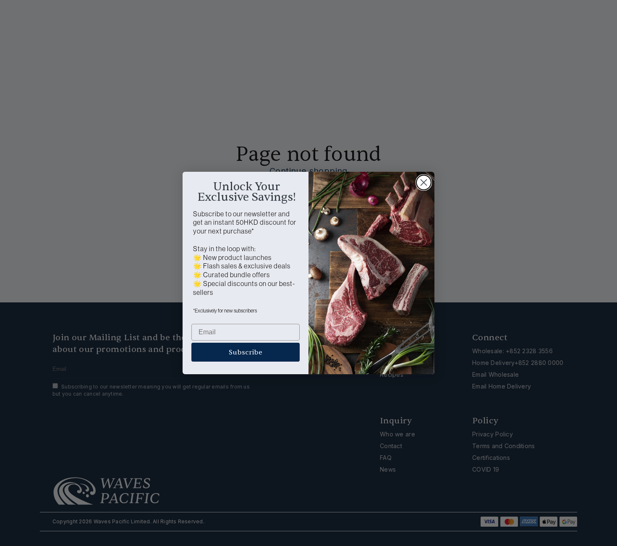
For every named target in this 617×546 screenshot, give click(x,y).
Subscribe (245, 352)
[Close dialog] (423, 182)
